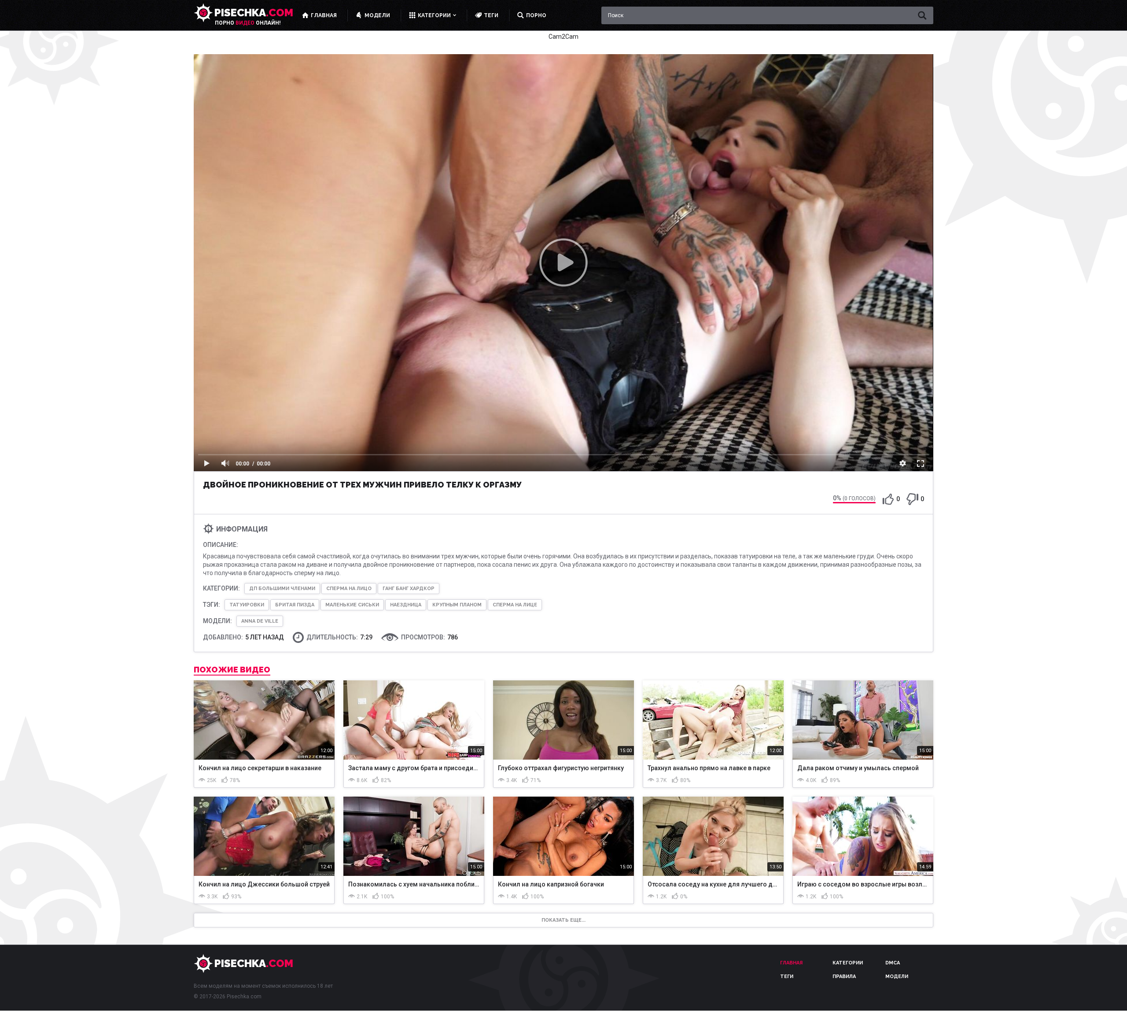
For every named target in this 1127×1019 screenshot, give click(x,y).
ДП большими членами (282, 588)
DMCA (892, 963)
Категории (847, 963)
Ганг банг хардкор (409, 588)
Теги (786, 976)
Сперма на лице (515, 605)
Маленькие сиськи (352, 605)
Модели (896, 976)
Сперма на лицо (349, 588)
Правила (844, 976)
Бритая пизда (294, 605)
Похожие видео (232, 669)
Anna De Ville (259, 621)
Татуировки (246, 605)
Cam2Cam (563, 36)
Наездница (405, 605)
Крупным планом (457, 605)
